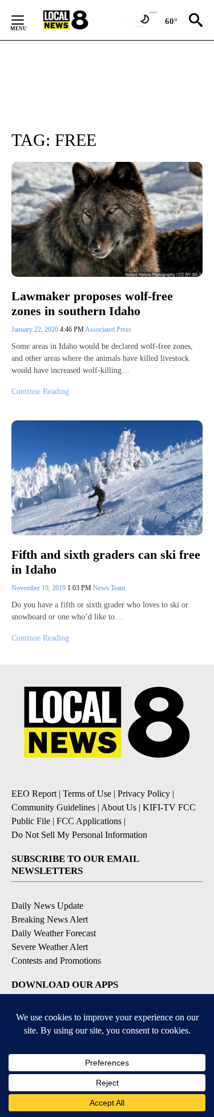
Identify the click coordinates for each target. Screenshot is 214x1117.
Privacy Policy (144, 793)
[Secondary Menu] (26, 20)
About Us (118, 807)
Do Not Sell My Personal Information (79, 835)
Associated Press (108, 329)
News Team (109, 588)
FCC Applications (89, 821)
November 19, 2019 (39, 588)
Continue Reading (40, 391)
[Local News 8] (80, 20)
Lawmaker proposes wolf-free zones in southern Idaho (92, 304)
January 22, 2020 (35, 329)
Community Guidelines (53, 807)
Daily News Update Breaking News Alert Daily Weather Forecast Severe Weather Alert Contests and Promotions (56, 933)
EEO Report (33, 793)
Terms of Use (87, 793)
